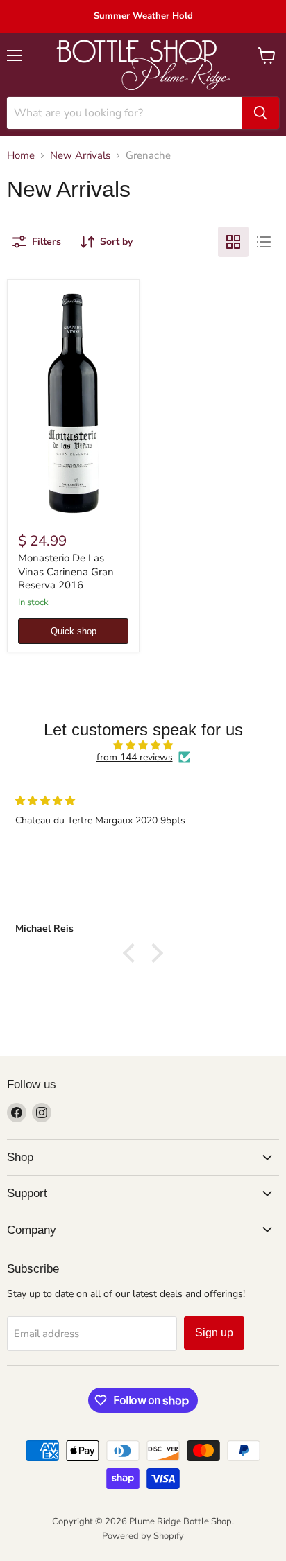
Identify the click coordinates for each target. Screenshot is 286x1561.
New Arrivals (80, 156)
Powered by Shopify (143, 1536)
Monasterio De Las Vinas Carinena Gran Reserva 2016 (66, 571)
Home (21, 156)
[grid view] (233, 242)
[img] (143, 745)
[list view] (264, 242)
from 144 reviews (134, 757)
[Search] (260, 113)
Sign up (214, 1332)
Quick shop (73, 631)
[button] (132, 953)
